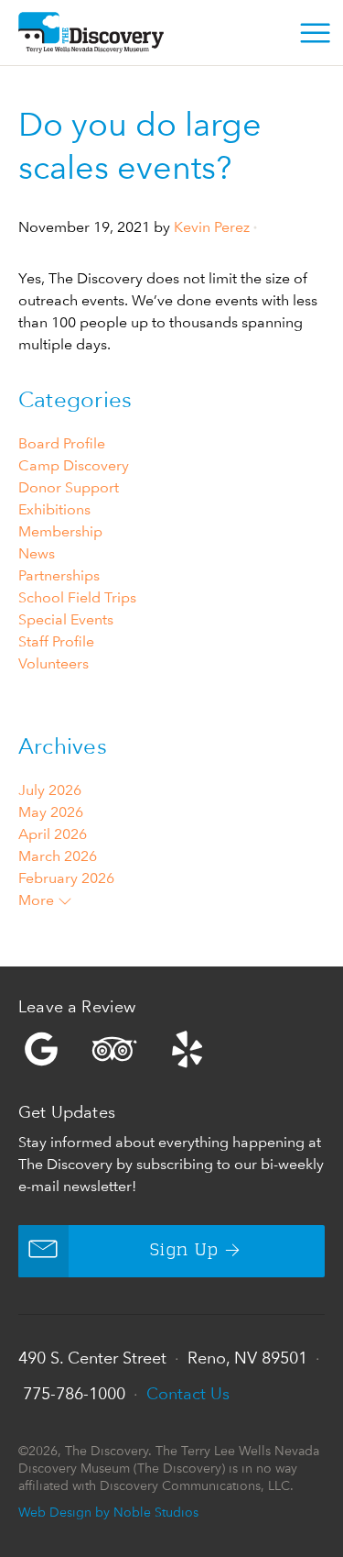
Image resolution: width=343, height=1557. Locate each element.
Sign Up (184, 1250)
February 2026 (66, 878)
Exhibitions (54, 509)
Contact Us (188, 1393)
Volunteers (53, 663)
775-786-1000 (74, 1393)
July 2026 (49, 790)
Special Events (65, 619)
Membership (60, 531)
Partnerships (59, 575)
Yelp (171, 1049)
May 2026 (50, 812)
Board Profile (61, 443)
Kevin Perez (212, 227)
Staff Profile (56, 641)
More (38, 900)
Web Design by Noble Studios (108, 1511)
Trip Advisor (114, 1049)
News (36, 553)
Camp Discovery (73, 465)
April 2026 (52, 834)
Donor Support (68, 487)
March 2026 (57, 856)
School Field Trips (77, 597)
